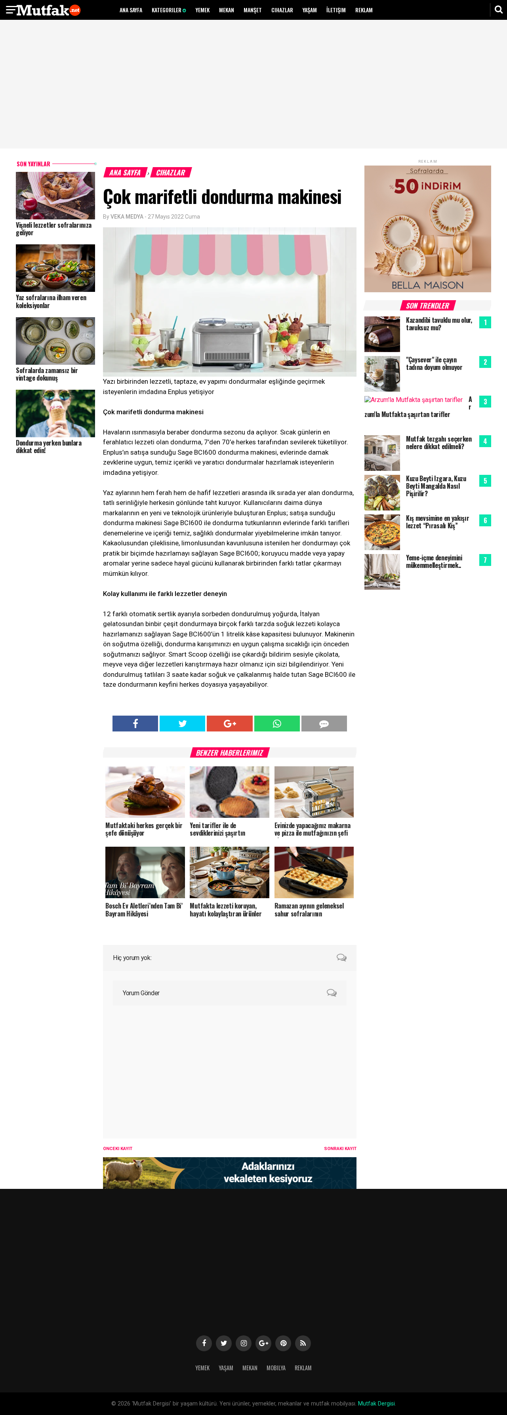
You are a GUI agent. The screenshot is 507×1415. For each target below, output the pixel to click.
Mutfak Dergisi (376, 1403)
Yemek (203, 10)
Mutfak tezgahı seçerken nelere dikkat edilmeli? (439, 442)
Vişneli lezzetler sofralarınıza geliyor (53, 228)
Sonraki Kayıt (340, 1148)
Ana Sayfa (131, 10)
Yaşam (310, 10)
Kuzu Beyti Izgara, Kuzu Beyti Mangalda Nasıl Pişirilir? (436, 486)
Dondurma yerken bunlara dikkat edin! (49, 446)
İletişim (336, 10)
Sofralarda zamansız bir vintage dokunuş (47, 374)
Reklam (364, 10)
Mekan (226, 10)
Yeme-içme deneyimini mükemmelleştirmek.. (434, 561)
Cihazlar (282, 10)
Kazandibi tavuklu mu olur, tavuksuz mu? (439, 323)
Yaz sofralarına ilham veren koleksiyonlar (51, 301)
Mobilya (276, 1368)
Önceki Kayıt (117, 1148)
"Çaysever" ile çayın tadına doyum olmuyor (434, 363)
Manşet (253, 10)
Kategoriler (167, 10)
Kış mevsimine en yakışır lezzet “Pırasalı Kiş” (437, 521)
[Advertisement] (253, 85)
